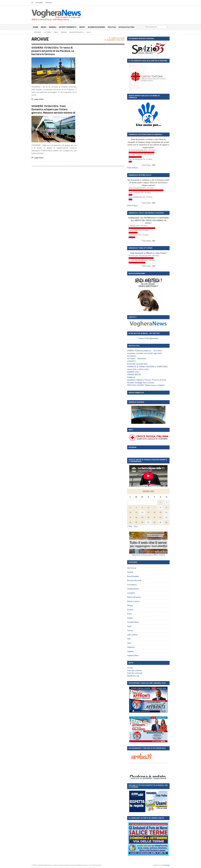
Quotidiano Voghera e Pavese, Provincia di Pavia (146, 380)
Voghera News (133, 655)
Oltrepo (130, 605)
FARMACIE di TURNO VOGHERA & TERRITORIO (147, 367)
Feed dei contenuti (134, 670)
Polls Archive (132, 168)
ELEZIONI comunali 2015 (137, 364)
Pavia (129, 614)
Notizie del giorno (134, 597)
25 (136, 522)
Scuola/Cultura (126, 27)
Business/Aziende (96, 27)
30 (166, 522)
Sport (82, 27)
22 (160, 517)
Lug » (136, 526)
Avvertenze (131, 356)
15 (160, 512)
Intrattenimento (67, 27)
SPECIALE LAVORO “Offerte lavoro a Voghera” (146, 385)
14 (154, 512)
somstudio (166, 865)
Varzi (129, 643)
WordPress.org (133, 676)
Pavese (130, 610)
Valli (128, 639)
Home (35, 27)
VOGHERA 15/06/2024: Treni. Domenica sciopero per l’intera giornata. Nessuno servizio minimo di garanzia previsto (53, 111)
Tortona (130, 630)
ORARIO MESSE (134, 375)
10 (130, 512)
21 (154, 517)
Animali (52, 27)
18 (136, 517)
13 (148, 512)
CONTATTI (48, 2)
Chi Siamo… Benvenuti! (136, 359)
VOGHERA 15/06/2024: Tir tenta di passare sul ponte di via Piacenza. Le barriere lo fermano (52, 50)
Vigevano (131, 647)
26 (142, 522)
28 (154, 522)
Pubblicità (131, 377)
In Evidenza (132, 585)
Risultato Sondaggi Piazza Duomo (140, 383)
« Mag (129, 526)
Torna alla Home (117, 38)
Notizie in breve (133, 601)
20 (148, 517)
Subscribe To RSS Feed (115, 40)
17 (130, 517)
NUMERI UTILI (133, 372)
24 (130, 522)
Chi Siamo (39, 2)
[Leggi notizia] (56, 59)
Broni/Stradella (133, 576)
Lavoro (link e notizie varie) (137, 369)
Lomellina (131, 593)
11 (136, 512)
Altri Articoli (131, 568)
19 (142, 517)
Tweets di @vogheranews (148, 338)
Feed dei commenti (134, 673)
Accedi (130, 668)
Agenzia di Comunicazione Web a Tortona (148, 555)
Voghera (130, 651)
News (43, 27)
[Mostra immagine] (50, 59)
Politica (112, 27)
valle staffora (132, 635)
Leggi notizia (38, 99)
